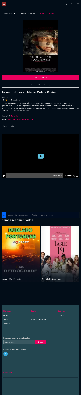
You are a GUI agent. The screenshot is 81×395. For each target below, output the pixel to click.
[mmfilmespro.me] (4, 4)
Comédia (45, 275)
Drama (33, 13)
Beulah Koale (21, 119)
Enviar (40, 342)
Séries (5, 319)
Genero (23, 13)
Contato (60, 315)
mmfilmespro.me (9, 13)
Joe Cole (30, 119)
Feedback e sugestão (38, 319)
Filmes (5, 315)
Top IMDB (6, 324)
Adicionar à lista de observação (40, 85)
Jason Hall (14, 116)
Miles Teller (12, 119)
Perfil (32, 315)
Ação (12, 126)
